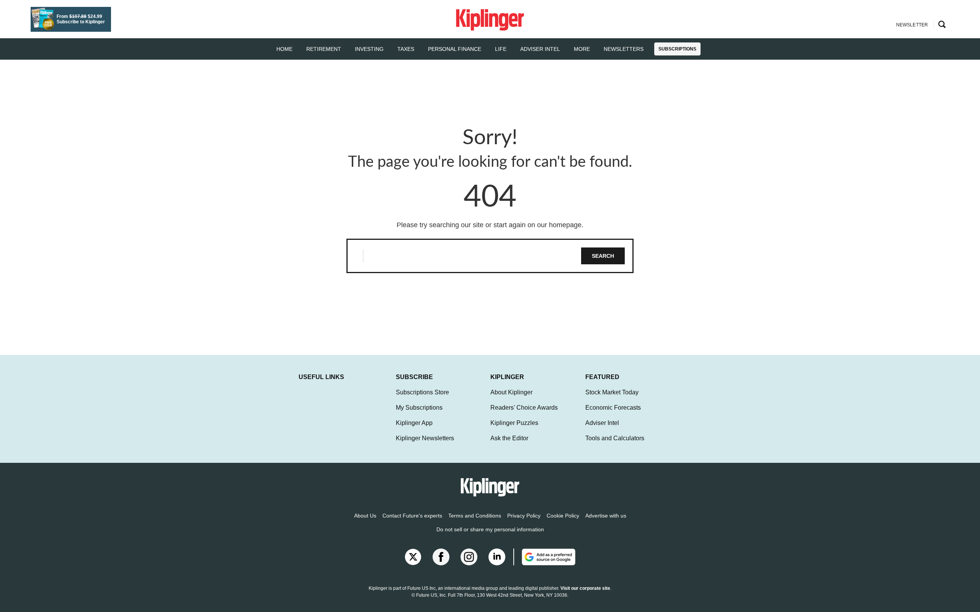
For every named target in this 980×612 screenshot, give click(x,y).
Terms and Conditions (474, 516)
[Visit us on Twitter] (413, 557)
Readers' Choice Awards (524, 407)
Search (603, 256)
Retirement (323, 49)
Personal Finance (454, 49)
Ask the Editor (509, 438)
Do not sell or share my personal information (490, 529)
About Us (365, 516)
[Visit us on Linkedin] (496, 557)
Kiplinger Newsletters (425, 438)
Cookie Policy (563, 516)
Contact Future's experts (412, 516)
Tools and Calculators (614, 438)
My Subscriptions (419, 407)
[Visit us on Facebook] (441, 557)
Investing (369, 49)
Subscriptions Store (422, 392)
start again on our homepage (537, 225)
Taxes (405, 49)
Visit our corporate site (585, 588)
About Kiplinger (511, 392)
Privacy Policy (524, 516)
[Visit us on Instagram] (469, 557)
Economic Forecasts (613, 407)
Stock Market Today (612, 392)
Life (500, 49)
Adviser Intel (540, 49)
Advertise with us (605, 516)
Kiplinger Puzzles (514, 423)
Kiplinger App (414, 423)
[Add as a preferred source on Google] (544, 557)
